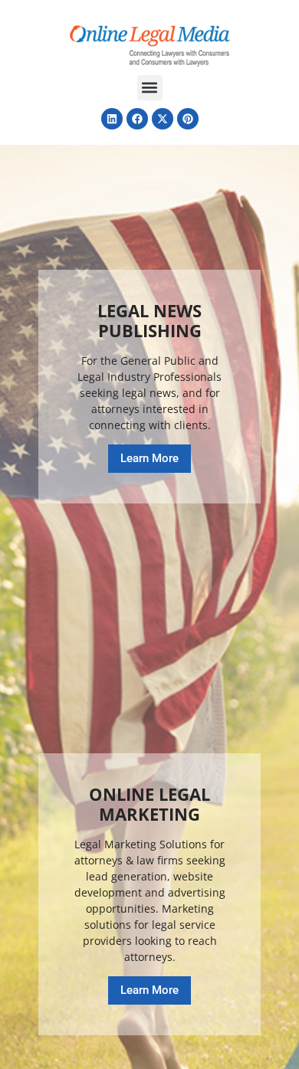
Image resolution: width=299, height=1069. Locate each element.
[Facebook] (137, 119)
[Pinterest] (188, 119)
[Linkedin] (112, 119)
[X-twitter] (162, 119)
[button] (150, 87)
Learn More (149, 458)
